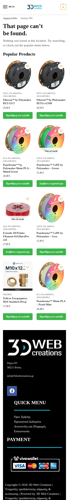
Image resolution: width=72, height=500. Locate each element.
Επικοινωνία (21, 431)
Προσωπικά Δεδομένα (27, 421)
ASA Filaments (11, 226)
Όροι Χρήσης (22, 416)
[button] (62, 7)
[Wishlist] (28, 66)
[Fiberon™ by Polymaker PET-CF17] (18, 75)
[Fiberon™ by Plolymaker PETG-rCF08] (51, 75)
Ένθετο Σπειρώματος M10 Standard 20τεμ (15, 300)
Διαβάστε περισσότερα (51, 183)
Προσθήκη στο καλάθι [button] (17, 115)
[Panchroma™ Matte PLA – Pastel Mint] (51, 276)
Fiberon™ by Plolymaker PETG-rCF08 (51, 101)
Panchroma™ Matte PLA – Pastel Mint (51, 303)
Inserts (7, 294)
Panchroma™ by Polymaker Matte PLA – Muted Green (16, 168)
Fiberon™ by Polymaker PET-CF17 (17, 101)
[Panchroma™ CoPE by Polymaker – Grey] (51, 208)
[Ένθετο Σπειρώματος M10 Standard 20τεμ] (18, 276)
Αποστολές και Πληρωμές (30, 426)
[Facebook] (12, 391)
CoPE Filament (45, 158)
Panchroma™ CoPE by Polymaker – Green (50, 166)
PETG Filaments (12, 93)
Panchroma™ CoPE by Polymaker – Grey (50, 234)
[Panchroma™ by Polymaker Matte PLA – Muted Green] (18, 140)
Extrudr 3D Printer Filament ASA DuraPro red (16, 236)
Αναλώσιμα (9, 96)
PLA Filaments (11, 158)
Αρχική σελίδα (10, 18)
